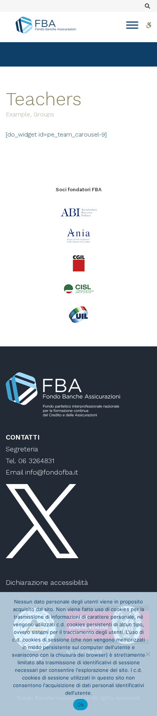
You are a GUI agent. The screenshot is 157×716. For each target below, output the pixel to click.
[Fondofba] (46, 25)
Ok (80, 705)
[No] (147, 654)
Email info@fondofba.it (42, 472)
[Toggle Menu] (132, 25)
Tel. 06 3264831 (30, 461)
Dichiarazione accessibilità (47, 582)
